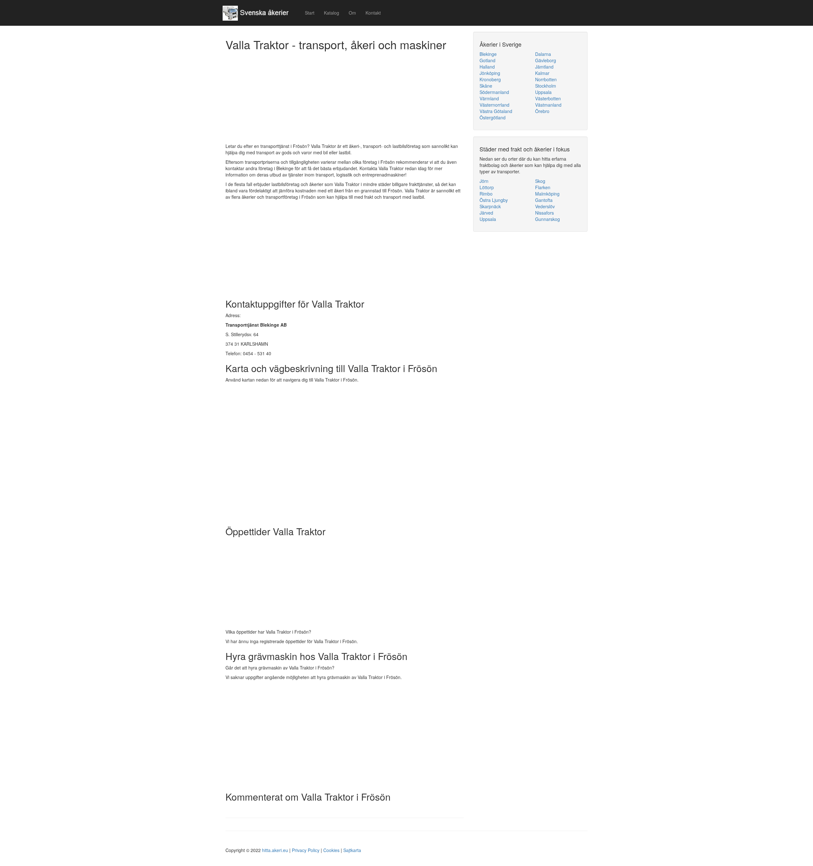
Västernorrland (494, 105)
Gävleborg (545, 60)
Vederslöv (545, 206)
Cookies (331, 850)
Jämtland (544, 66)
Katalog (331, 13)
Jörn (484, 181)
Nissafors (544, 213)
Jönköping (490, 73)
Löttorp (487, 187)
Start (309, 13)
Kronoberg (490, 79)
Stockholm (545, 86)
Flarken (542, 187)
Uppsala (543, 92)
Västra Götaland (496, 111)
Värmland (489, 98)
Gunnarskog (547, 219)
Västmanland (548, 105)
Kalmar (542, 73)
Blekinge (488, 54)
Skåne (486, 86)
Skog (540, 181)
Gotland (487, 60)
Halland (487, 66)
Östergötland (493, 117)
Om (352, 13)
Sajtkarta (352, 850)
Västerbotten (548, 98)
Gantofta (544, 200)
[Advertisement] (344, 98)
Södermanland (494, 92)
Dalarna (543, 54)
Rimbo (486, 193)
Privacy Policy (305, 850)
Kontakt (373, 13)
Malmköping (547, 193)
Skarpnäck (490, 206)
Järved (486, 213)
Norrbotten (546, 79)
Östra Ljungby (494, 200)
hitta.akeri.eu (275, 850)
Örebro (542, 111)
